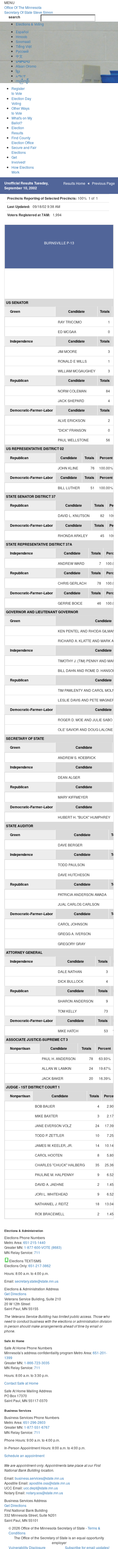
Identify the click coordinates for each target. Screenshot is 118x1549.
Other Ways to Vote (20, 110)
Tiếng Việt (24, 46)
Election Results (17, 130)
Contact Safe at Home (21, 1383)
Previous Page (103, 183)
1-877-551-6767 (37, 1427)
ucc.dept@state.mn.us (40, 1487)
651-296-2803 (34, 1422)
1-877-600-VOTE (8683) (43, 1247)
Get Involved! (18, 159)
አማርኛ (20, 75)
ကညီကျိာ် (22, 80)
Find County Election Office (22, 140)
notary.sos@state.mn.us (44, 1492)
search (14, 17)
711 (37, 1252)
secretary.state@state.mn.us (36, 1281)
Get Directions (15, 1293)
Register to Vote (18, 91)
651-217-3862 (39, 1265)
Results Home (74, 183)
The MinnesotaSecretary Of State (28, 10)
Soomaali (23, 41)
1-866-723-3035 (37, 1362)
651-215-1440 (34, 1242)
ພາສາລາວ (23, 61)
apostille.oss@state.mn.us (49, 1483)
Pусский (22, 51)
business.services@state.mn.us (39, 1478)
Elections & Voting (30, 23)
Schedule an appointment (24, 1455)
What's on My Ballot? (21, 120)
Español (22, 31)
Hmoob (21, 36)
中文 (19, 56)
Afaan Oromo (26, 66)
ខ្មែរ (18, 70)
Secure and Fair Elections (23, 150)
